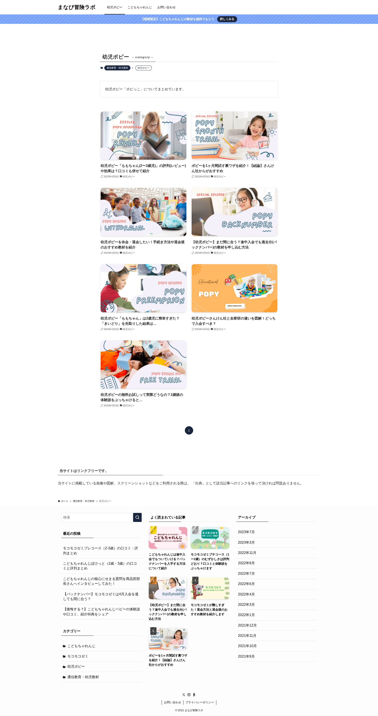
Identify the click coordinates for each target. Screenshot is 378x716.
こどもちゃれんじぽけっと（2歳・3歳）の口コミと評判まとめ (100, 566)
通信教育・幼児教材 (117, 67)
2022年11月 (247, 553)
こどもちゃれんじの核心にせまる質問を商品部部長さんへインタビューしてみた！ (101, 581)
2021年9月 (246, 656)
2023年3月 (246, 542)
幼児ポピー (76, 666)
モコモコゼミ (77, 656)
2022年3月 (246, 604)
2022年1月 (246, 615)
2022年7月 (246, 573)
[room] (194, 695)
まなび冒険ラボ (77, 7)
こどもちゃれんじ (81, 646)
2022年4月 (246, 594)
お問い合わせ (172, 702)
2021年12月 (247, 625)
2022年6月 (246, 584)
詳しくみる (227, 19)
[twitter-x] (184, 695)
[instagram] (189, 695)
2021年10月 (247, 646)
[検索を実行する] (137, 517)
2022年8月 (246, 563)
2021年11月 (247, 635)
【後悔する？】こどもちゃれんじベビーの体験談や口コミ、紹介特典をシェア (101, 611)
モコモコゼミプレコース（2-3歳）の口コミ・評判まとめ (100, 550)
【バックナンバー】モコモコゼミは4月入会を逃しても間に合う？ (100, 596)
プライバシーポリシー (200, 702)
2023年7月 (246, 532)
